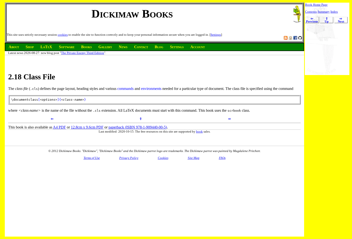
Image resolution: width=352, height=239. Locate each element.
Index (334, 11)
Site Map (193, 158)
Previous (312, 20)
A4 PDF (59, 127)
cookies (63, 34)
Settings (215, 34)
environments (151, 89)
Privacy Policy (128, 158)
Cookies (163, 158)
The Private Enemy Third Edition (82, 53)
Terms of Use (92, 158)
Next (341, 20)
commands (125, 89)
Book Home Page (316, 4)
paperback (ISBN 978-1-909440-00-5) (137, 127)
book (199, 131)
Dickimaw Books (132, 13)
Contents (311, 11)
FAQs (222, 158)
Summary (324, 11)
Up (327, 20)
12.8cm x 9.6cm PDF (87, 127)
